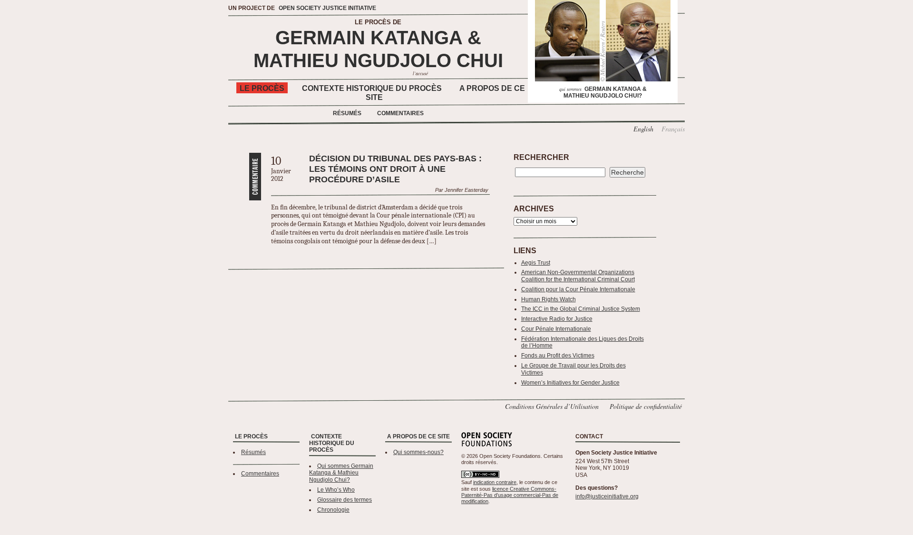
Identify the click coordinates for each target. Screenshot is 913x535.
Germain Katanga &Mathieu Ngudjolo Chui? (603, 92)
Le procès (262, 88)
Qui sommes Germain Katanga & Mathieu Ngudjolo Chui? (341, 473)
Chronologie (333, 509)
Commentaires (400, 113)
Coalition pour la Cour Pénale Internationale (578, 289)
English (643, 128)
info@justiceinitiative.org (607, 496)
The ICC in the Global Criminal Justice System (580, 309)
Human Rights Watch (548, 299)
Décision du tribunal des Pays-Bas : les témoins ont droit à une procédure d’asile (395, 169)
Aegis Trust (535, 262)
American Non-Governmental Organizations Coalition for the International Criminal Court (578, 276)
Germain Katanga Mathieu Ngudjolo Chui (378, 49)
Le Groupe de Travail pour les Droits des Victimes (573, 369)
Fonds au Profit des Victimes (557, 355)
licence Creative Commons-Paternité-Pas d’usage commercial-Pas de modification (509, 495)
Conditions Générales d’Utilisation (552, 406)
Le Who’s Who (336, 489)
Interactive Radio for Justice (556, 319)
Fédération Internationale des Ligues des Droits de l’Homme (582, 342)
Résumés (347, 113)
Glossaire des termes (344, 499)
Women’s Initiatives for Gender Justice (570, 382)
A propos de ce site (418, 436)
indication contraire (494, 482)
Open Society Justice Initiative (327, 8)
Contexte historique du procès (372, 88)
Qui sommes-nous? (418, 452)
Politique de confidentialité (646, 406)
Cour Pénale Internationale (556, 329)
